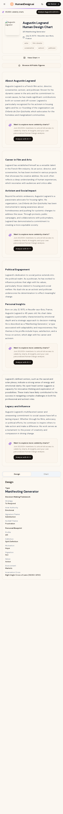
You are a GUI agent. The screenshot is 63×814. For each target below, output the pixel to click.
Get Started (52, 4)
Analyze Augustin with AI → (48, 12)
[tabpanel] (31, 528)
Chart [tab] (46, 474)
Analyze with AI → (23, 139)
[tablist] (31, 474)
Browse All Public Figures (33, 65)
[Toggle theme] (42, 4)
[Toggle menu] (4, 4)
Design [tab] (17, 474)
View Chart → (34, 58)
